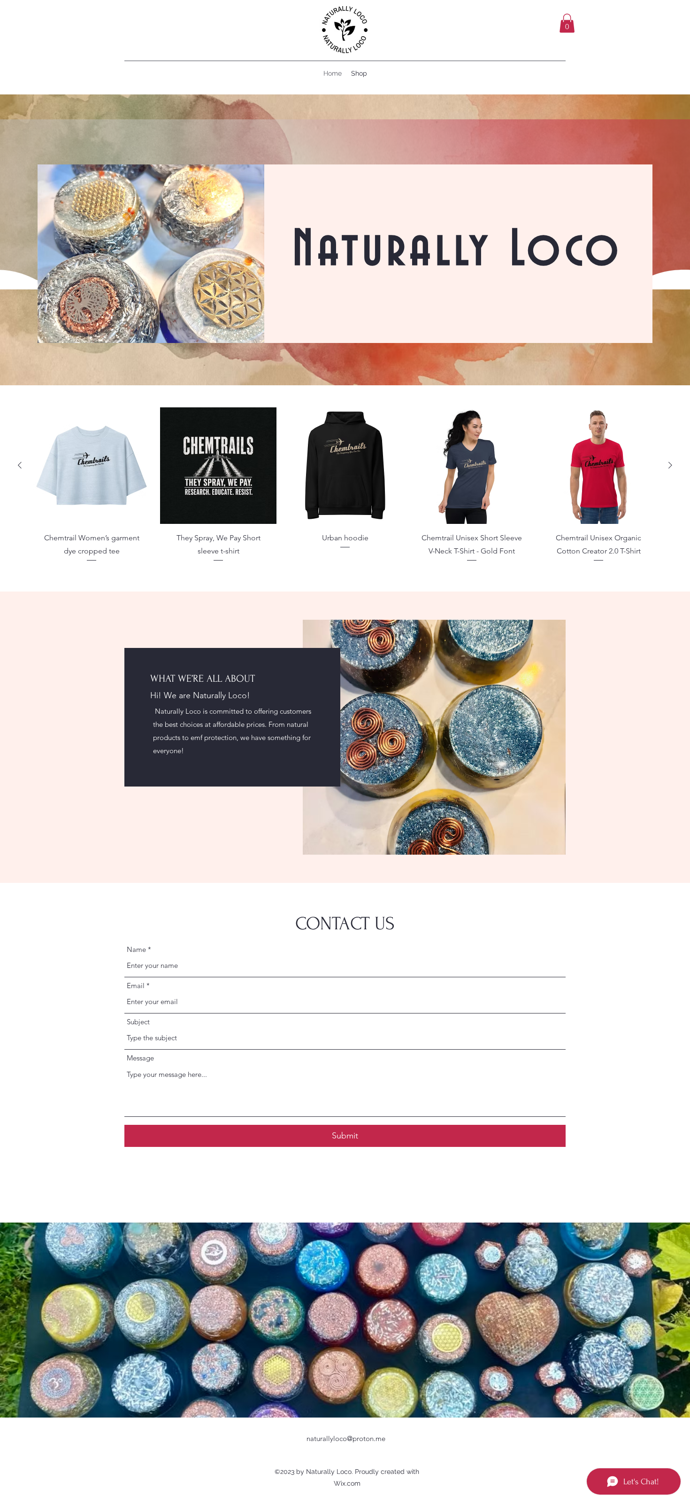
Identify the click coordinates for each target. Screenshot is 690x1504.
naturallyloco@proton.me (346, 1438)
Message (140, 1057)
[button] (567, 23)
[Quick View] (91, 465)
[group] (345, 495)
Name (136, 949)
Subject (138, 1021)
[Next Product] (670, 465)
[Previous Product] (19, 465)
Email (136, 985)
